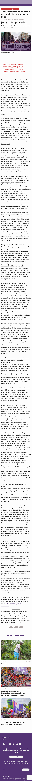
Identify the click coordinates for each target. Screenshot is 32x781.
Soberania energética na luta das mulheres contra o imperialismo (13, 723)
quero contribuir (16, 757)
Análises (28, 661)
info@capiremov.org (19, 780)
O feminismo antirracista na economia (15, 664)
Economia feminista (6, 8)
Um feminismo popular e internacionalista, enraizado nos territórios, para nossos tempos (13, 693)
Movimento (15, 8)
